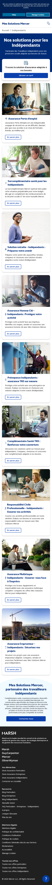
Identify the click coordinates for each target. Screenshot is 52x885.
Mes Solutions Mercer (16, 23)
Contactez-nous (26, 718)
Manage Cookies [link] (9, 853)
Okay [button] (14, 15)
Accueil (5, 30)
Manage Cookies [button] (38, 15)
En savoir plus (13, 137)
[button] (48, 23)
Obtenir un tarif (26, 75)
